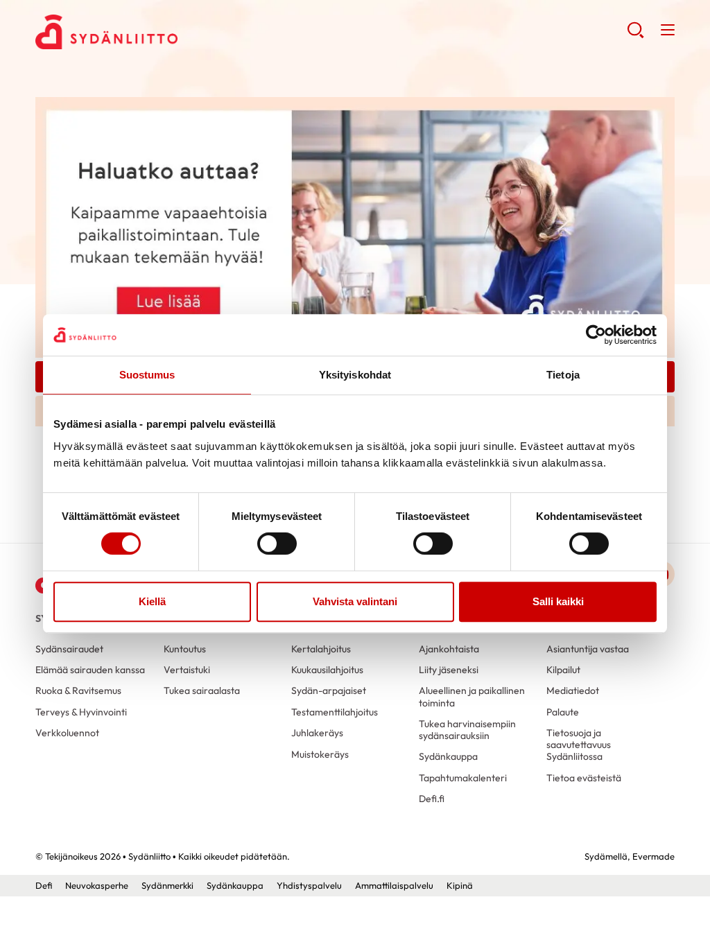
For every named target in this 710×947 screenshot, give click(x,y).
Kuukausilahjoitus (327, 669)
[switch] (277, 543)
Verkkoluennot (67, 733)
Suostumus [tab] (147, 375)
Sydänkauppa (448, 756)
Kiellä (152, 601)
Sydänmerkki (167, 885)
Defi (43, 885)
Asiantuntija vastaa (587, 649)
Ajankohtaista (449, 649)
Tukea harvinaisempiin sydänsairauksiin (467, 730)
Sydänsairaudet (69, 649)
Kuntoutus (185, 649)
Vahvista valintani (355, 601)
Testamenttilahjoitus (334, 712)
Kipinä (460, 885)
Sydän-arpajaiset (328, 690)
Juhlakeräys (317, 733)
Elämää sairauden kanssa (90, 669)
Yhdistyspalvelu (309, 885)
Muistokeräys (320, 754)
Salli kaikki (558, 601)
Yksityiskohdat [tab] (355, 375)
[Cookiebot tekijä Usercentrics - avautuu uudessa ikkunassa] (596, 334)
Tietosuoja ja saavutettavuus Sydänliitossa (578, 745)
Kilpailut (563, 669)
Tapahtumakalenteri (463, 778)
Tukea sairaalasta (202, 690)
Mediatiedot (572, 690)
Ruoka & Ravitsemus (78, 690)
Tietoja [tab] (563, 375)
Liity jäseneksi (448, 669)
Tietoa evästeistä (583, 778)
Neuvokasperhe (96, 885)
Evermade (653, 856)
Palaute (562, 712)
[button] (635, 35)
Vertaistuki (187, 669)
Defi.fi (431, 798)
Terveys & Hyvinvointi (81, 712)
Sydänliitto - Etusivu (146, 32)
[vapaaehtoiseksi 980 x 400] (355, 226)
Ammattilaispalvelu (394, 885)
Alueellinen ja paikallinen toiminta (472, 696)
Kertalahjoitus (321, 649)
